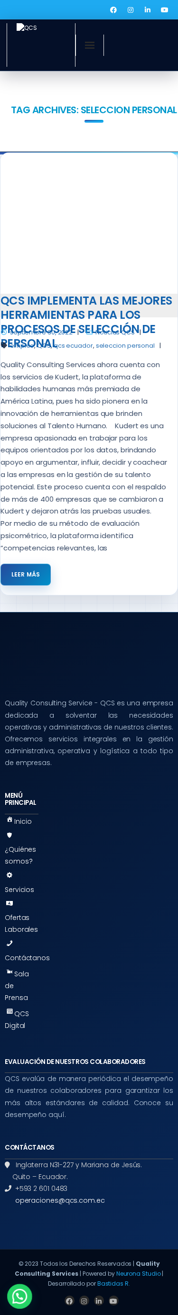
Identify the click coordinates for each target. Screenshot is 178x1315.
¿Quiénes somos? (20, 855)
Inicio (22, 821)
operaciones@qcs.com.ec (60, 1200)
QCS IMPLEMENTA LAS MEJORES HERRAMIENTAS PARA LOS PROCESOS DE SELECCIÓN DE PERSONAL (86, 322)
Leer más (25, 574)
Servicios (19, 889)
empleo (22, 345)
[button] (19, 1296)
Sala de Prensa (17, 985)
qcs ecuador (73, 345)
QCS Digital (17, 1019)
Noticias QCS (115, 332)
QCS (44, 345)
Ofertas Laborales (21, 923)
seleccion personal (125, 345)
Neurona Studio (138, 1274)
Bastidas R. (113, 1283)
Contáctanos (27, 958)
